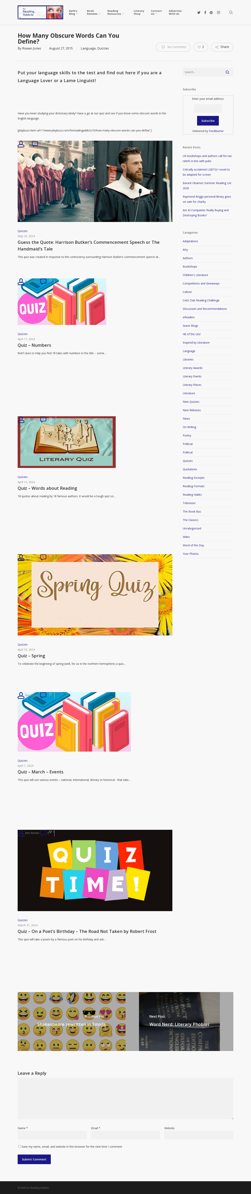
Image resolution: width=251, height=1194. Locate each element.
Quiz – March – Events (41, 772)
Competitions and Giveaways (201, 283)
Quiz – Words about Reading (47, 488)
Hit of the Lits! (192, 334)
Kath (27, 144)
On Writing (189, 427)
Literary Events (192, 376)
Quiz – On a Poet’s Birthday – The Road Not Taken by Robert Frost (87, 931)
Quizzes (103, 48)
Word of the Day (193, 545)
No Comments (176, 47)
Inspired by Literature (196, 342)
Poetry (187, 435)
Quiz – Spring (31, 655)
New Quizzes (191, 402)
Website (169, 1128)
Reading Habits (192, 494)
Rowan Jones (31, 48)
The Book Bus (192, 511)
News (186, 418)
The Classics (190, 520)
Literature (189, 393)
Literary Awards (193, 368)
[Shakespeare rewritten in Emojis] (72, 1021)
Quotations (190, 469)
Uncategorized (192, 528)
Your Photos (191, 554)
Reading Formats (194, 486)
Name (23, 1128)
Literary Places (192, 385)
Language (88, 48)
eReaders (189, 317)
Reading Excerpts (194, 478)
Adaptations (190, 241)
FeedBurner (216, 131)
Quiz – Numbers (34, 345)
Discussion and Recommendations (205, 309)
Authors (188, 258)
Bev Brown (31, 281)
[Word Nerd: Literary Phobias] (179, 1021)
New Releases (192, 410)
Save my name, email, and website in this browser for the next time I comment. (72, 1146)
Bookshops (190, 266)
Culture (187, 292)
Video (186, 537)
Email (95, 1128)
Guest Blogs (190, 325)
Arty (185, 249)
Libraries (188, 359)
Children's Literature (195, 275)
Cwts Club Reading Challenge (201, 300)
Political (188, 444)
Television (189, 503)
